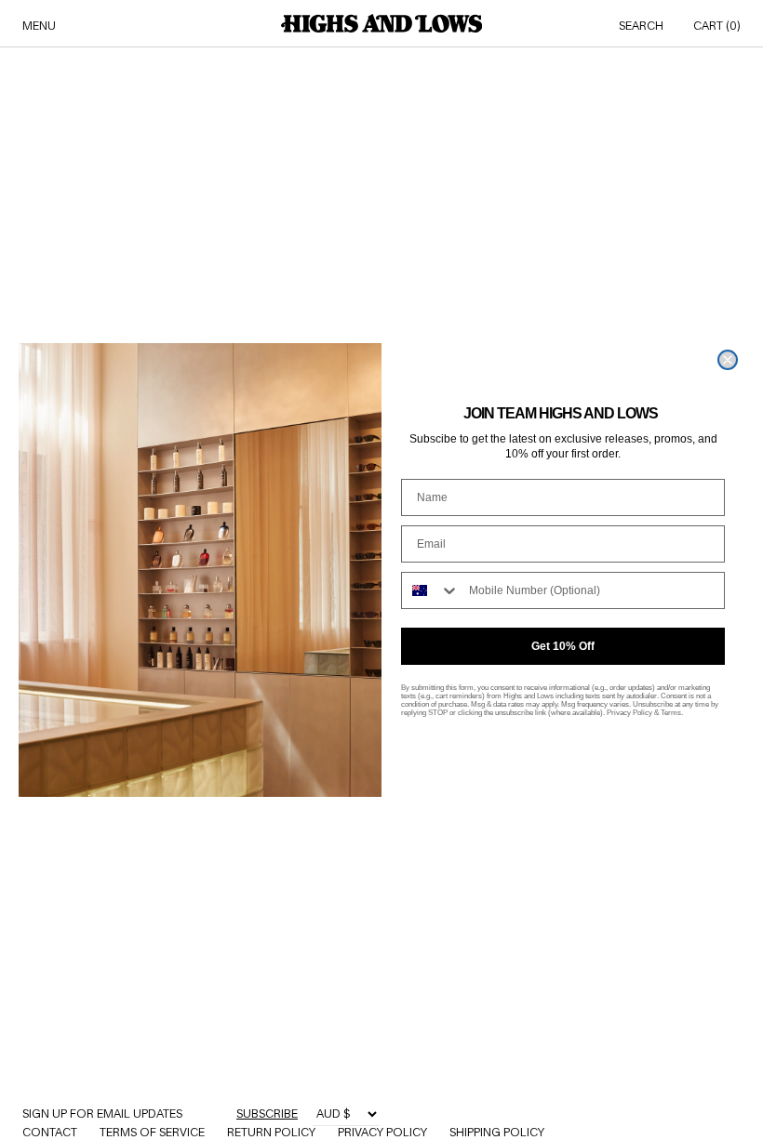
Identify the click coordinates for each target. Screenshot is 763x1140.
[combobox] (431, 590)
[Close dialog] (727, 360)
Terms (671, 713)
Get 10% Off (563, 646)
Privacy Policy (629, 713)
